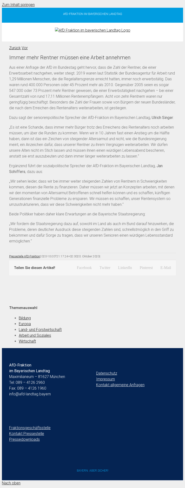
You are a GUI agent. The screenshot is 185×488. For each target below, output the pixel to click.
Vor (25, 48)
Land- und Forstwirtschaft (40, 329)
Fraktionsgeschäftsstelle (30, 428)
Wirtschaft (27, 341)
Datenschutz (106, 373)
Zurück (15, 48)
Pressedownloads (24, 439)
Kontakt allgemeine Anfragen (120, 385)
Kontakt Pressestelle (26, 433)
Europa (25, 324)
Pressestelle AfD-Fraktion (24, 256)
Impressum (105, 379)
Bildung (25, 318)
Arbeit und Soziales (35, 335)
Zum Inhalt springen (18, 4)
